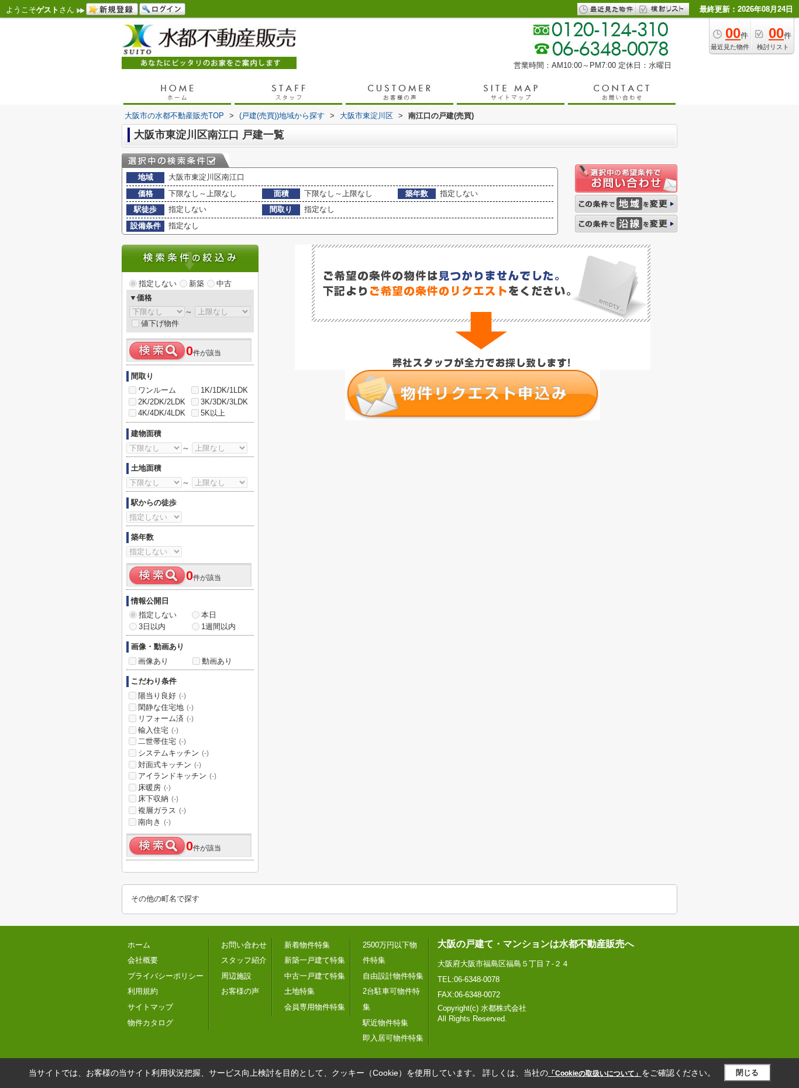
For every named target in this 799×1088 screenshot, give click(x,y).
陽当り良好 (162, 695)
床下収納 (158, 798)
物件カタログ (150, 1022)
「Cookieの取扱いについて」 (595, 1073)
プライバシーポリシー (166, 976)
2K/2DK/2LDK (161, 401)
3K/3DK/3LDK (224, 401)
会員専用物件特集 (314, 1007)
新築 (196, 283)
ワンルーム (157, 390)
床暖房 (154, 787)
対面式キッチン (169, 764)
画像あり (153, 661)
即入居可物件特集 (393, 1038)
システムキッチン (173, 753)
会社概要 (143, 960)
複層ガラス (162, 810)
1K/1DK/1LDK (224, 390)
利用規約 (143, 991)
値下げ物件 (160, 323)
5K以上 (213, 413)
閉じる (747, 1072)
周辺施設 (236, 976)
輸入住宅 (158, 730)
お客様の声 (240, 991)
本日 (208, 614)
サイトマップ (150, 1007)
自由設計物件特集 (393, 976)
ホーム (139, 945)
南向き (154, 822)
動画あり (217, 661)
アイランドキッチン (177, 775)
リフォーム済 (166, 718)
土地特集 (299, 991)
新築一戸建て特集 (314, 960)
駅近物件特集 (385, 1022)
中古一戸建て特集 (314, 976)
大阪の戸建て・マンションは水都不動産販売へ (536, 944)
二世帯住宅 (162, 741)
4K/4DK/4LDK (161, 413)
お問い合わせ (244, 945)
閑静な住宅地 (166, 707)
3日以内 (152, 626)
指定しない (158, 283)
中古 (224, 283)
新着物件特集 (307, 945)
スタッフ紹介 (244, 960)
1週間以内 (218, 626)
